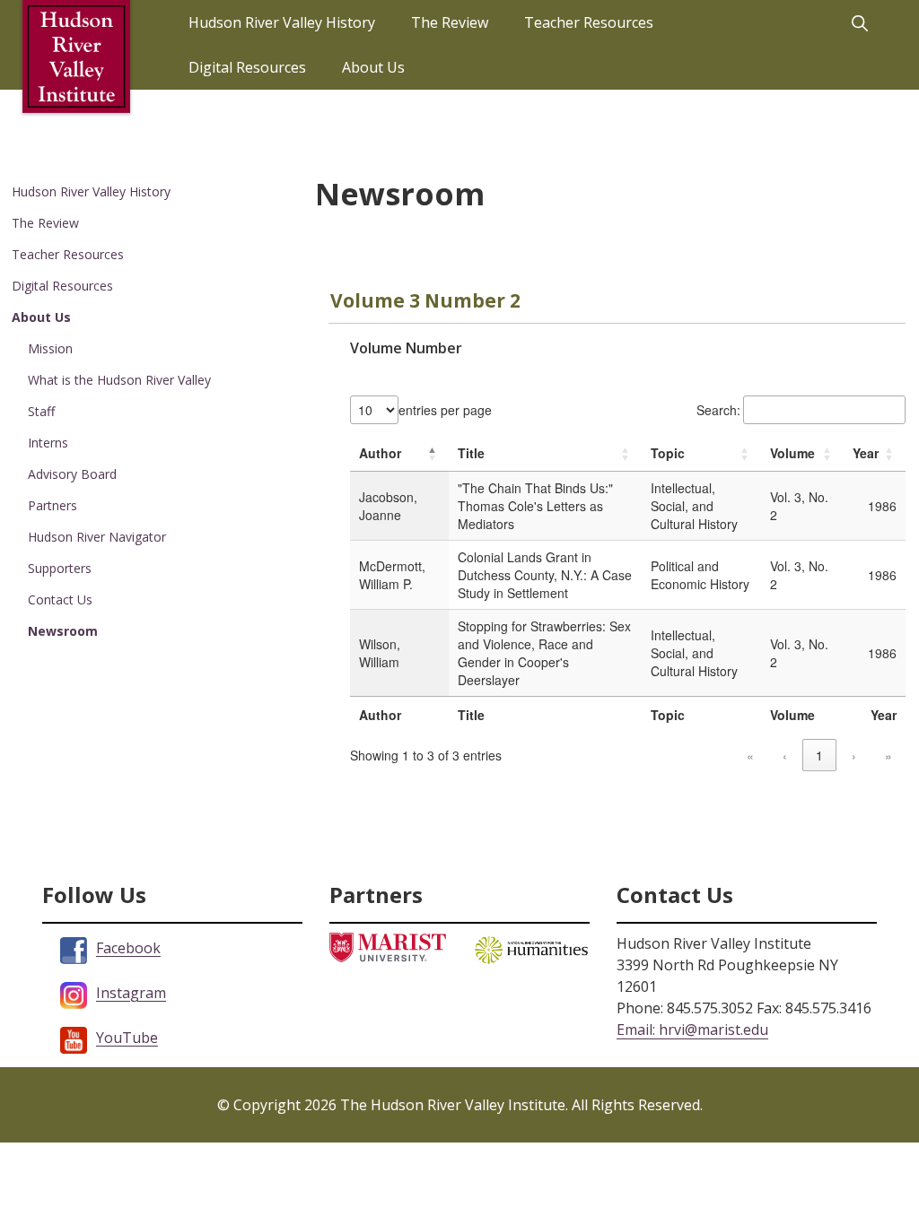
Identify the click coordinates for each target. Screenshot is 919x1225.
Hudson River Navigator (97, 536)
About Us (41, 317)
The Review (45, 222)
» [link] (888, 755)
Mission (50, 348)
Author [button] (380, 453)
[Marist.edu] (387, 946)
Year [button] (866, 453)
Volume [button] (792, 453)
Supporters (60, 568)
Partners (52, 505)
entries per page (445, 410)
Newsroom (63, 630)
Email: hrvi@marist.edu (692, 1029)
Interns (48, 442)
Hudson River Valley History (91, 191)
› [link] (854, 755)
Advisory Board (72, 473)
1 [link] (819, 755)
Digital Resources (62, 285)
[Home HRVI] (76, 56)
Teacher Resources (68, 254)
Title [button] (471, 453)
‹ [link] (785, 755)
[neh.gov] (531, 948)
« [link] (750, 755)
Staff (41, 411)
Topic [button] (668, 453)
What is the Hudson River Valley (119, 379)
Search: (718, 410)
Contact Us (60, 599)
